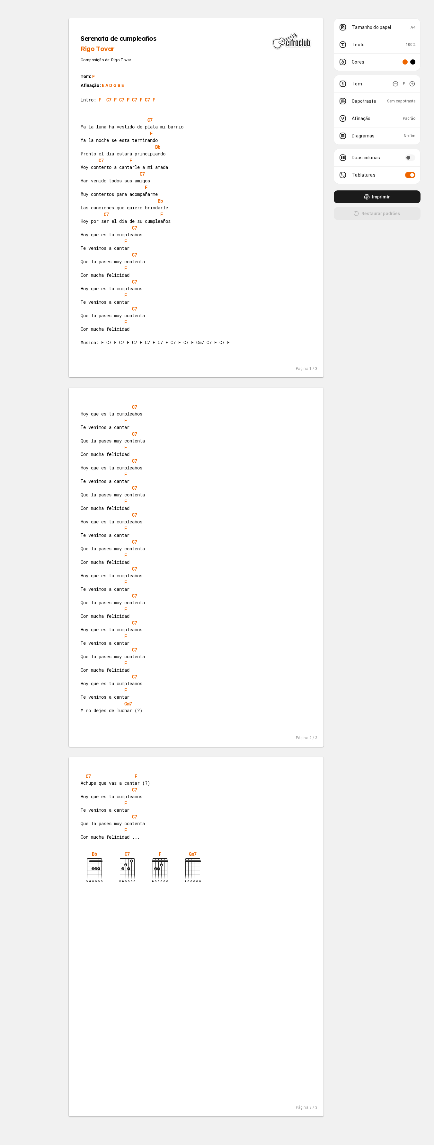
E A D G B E (113, 85)
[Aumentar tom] (412, 84)
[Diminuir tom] (395, 84)
